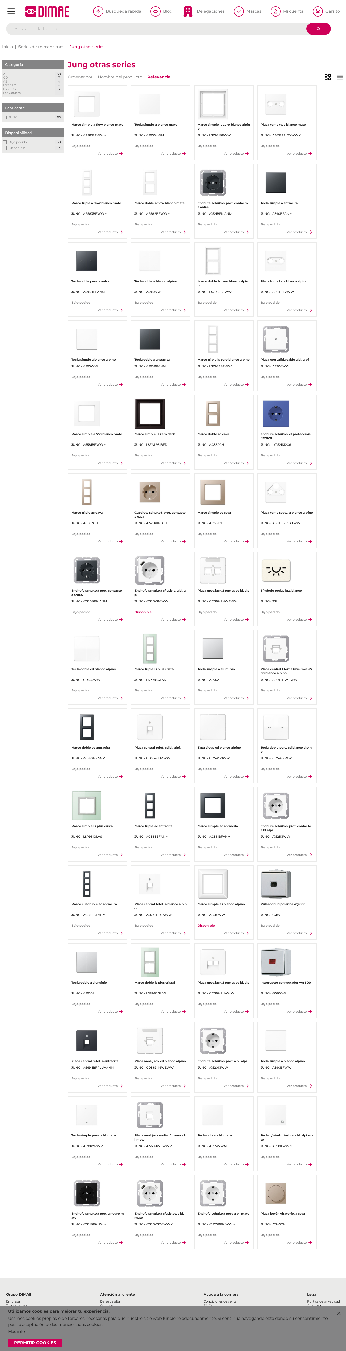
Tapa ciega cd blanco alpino (219, 747)
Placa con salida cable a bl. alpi (285, 359)
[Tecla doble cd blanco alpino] (86, 648)
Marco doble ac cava (213, 434)
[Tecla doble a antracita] (149, 339)
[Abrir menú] (11, 11)
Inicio (7, 46)
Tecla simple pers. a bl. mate (93, 1135)
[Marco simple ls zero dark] (149, 413)
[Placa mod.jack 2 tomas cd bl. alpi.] (213, 962)
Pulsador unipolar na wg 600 (283, 904)
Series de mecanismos (41, 46)
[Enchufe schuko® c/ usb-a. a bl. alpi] (149, 570)
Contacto (107, 1305)
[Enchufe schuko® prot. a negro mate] (86, 1193)
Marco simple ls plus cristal (92, 826)
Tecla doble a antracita (152, 359)
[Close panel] (339, 1313)
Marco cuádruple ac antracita (94, 904)
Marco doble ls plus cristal (154, 982)
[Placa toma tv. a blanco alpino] (276, 261)
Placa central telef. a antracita (94, 1061)
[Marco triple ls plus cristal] (149, 648)
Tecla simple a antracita (279, 203)
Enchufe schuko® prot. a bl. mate (223, 1213)
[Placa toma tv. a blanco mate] (276, 104)
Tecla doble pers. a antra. (90, 281)
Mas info (16, 1331)
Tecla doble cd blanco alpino (93, 669)
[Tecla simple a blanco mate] (149, 104)
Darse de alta (110, 1301)
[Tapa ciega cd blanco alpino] (213, 727)
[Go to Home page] (47, 11)
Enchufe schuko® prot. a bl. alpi (222, 1061)
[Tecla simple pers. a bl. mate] (86, 1115)
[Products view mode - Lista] (340, 77)
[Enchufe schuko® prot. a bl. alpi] (213, 1040)
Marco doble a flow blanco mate (159, 203)
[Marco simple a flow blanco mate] (86, 104)
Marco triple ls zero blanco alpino (224, 359)
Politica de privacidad (323, 1301)
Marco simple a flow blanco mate (97, 124)
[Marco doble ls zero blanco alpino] (213, 261)
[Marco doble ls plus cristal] (149, 962)
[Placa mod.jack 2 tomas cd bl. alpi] (213, 570)
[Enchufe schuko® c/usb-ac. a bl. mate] (149, 1193)
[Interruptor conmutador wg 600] (276, 962)
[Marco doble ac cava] (213, 413)
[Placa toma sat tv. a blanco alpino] (276, 492)
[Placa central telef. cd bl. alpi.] (149, 727)
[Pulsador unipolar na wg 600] (276, 884)
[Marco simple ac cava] (213, 492)
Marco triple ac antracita (153, 826)
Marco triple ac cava (87, 512)
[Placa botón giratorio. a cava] (276, 1193)
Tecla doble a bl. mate (215, 1135)
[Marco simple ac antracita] (213, 805)
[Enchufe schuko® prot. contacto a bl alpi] (276, 805)
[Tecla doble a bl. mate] (213, 1115)
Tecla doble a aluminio (89, 982)
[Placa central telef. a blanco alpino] (149, 884)
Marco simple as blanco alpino (221, 904)
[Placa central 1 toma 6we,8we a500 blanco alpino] (276, 648)
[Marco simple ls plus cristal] (86, 805)
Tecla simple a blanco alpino (93, 359)
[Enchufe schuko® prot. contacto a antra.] (213, 182)
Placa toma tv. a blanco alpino (284, 281)
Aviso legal (315, 1305)
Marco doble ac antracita (90, 747)
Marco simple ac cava (214, 512)
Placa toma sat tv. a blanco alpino (287, 512)
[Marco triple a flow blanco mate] (86, 182)
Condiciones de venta (220, 1301)
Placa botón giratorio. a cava (283, 1213)
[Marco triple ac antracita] (149, 805)
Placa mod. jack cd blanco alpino (160, 1061)
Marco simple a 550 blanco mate (96, 434)
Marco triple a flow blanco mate (96, 203)
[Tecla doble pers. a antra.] (86, 261)
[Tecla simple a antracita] (276, 182)
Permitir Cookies (35, 1342)
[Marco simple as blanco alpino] (213, 884)
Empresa (13, 1301)
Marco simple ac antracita (218, 826)
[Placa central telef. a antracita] (86, 1040)
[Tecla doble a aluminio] (86, 962)
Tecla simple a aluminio (216, 669)
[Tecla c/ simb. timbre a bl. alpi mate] (276, 1115)
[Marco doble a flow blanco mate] (149, 182)
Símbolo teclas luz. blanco (281, 590)
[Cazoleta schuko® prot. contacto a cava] (149, 492)
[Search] (318, 29)
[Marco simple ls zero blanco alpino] (213, 104)
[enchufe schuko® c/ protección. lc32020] (276, 413)
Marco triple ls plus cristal (154, 669)
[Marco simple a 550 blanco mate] (86, 413)
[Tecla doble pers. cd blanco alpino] (276, 727)
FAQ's (208, 1305)
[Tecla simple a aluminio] (213, 648)
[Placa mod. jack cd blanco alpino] (149, 1040)
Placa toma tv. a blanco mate (283, 124)
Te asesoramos (17, 1305)
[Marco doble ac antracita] (86, 727)
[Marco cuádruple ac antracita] (86, 884)
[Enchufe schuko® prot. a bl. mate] (213, 1193)
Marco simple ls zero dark (154, 434)
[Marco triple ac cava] (86, 492)
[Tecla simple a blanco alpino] (86, 339)
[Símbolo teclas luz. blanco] (276, 570)
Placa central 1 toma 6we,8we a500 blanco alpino (286, 671)
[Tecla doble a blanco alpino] (149, 261)
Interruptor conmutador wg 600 (286, 982)
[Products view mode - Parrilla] (328, 77)
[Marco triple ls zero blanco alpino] (213, 339)
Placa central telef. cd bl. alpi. (157, 747)
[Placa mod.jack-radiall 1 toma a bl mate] (149, 1115)
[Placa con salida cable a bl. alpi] (276, 339)
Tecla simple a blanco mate (155, 124)
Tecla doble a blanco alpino (155, 281)
